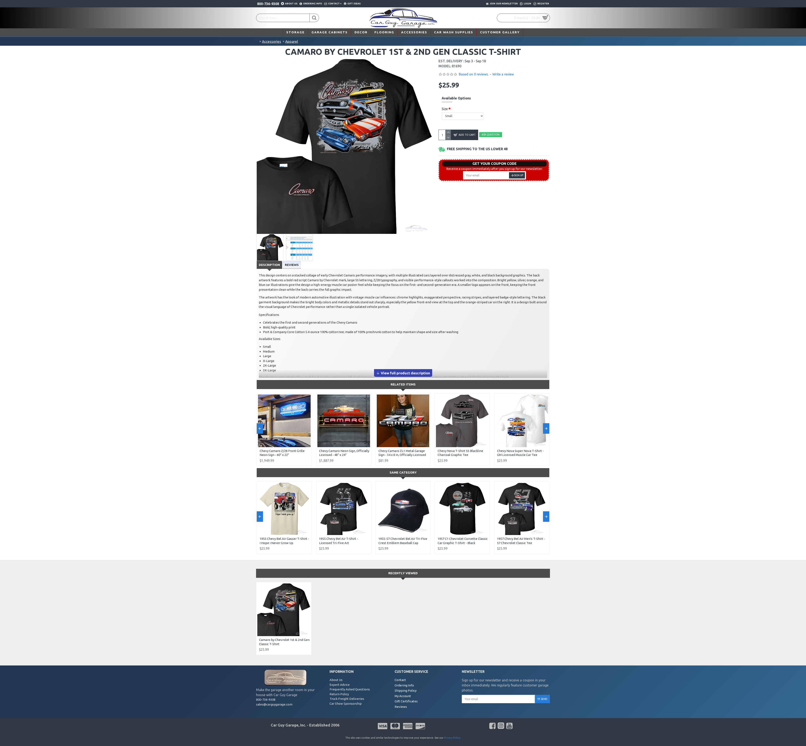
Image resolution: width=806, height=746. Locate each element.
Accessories (271, 41)
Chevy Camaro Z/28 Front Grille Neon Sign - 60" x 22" (282, 453)
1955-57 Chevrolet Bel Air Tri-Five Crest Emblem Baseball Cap (402, 541)
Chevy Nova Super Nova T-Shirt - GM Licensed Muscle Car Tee (520, 453)
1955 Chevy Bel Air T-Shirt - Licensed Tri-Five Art (338, 541)
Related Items (403, 384)
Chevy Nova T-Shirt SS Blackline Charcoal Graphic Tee (460, 453)
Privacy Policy (452, 737)
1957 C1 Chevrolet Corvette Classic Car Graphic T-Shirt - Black (463, 541)
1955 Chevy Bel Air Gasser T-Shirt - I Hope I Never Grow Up (284, 541)
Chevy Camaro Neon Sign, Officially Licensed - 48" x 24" (344, 453)
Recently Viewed (403, 573)
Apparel (291, 41)
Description (269, 265)
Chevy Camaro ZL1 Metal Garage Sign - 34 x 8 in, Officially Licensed (402, 453)
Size (445, 109)
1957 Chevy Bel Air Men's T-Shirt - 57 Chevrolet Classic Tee (521, 541)
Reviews (292, 265)
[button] (260, 428)
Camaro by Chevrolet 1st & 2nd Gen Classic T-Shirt (284, 642)
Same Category (403, 472)
